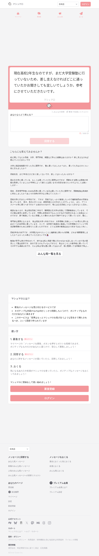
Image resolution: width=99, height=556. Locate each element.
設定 (10, 501)
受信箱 (11, 487)
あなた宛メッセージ (16, 461)
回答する (49, 141)
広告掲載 (43, 548)
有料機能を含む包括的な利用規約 (50, 540)
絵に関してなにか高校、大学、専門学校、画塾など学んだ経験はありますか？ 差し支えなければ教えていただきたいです (49, 158)
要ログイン (28, 339)
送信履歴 (14, 492)
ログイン (85, 4)
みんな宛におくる (57, 471)
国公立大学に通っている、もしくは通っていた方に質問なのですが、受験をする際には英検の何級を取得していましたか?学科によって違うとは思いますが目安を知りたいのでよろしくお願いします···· (49, 182)
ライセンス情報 (71, 540)
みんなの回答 (59, 112)
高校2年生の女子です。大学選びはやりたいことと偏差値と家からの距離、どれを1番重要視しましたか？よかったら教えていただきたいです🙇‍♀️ (49, 233)
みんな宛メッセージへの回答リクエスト (24, 475)
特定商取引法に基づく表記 (28, 548)
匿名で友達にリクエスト (79, 112)
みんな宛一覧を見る (49, 253)
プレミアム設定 (56, 492)
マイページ (12, 496)
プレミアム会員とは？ (59, 487)
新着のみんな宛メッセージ (19, 466)
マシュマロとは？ (15, 531)
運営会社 (11, 548)
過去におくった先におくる (60, 461)
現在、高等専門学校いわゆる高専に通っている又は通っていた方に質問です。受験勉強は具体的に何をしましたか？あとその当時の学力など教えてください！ (49, 192)
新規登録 (49, 388)
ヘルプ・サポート (31, 531)
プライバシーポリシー (17, 540)
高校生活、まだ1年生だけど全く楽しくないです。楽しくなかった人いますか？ (42, 174)
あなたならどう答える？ (21, 114)
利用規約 (31, 540)
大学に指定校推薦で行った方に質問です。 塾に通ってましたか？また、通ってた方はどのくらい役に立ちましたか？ (49, 167)
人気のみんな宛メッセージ (19, 471)
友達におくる (55, 466)
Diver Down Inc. (16, 552)
